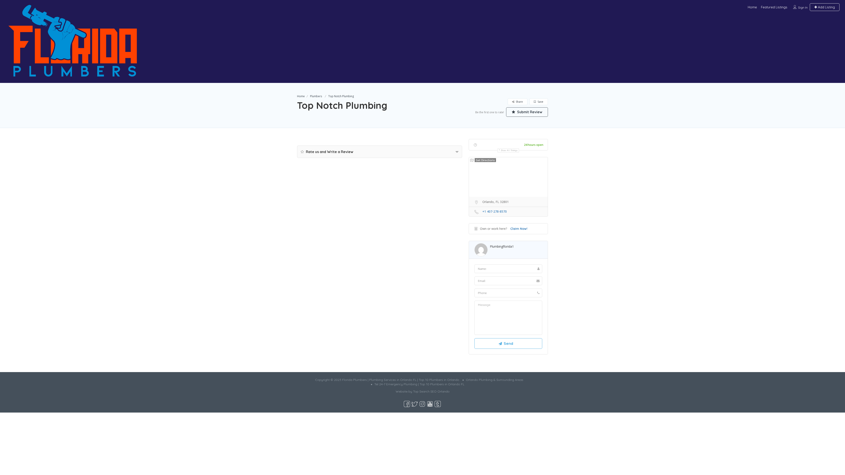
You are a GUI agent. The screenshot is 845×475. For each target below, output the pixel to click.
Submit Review (529, 112)
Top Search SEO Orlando (431, 391)
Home (752, 7)
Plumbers (316, 96)
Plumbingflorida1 (502, 246)
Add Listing (826, 7)
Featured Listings (774, 7)
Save (540, 102)
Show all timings (509, 150)
